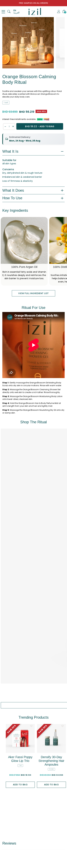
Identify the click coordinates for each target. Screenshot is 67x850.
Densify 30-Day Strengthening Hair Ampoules (51, 760)
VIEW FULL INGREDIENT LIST (33, 293)
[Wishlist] (31, 726)
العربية (16, 13)
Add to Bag (20, 784)
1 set (6, 102)
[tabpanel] (28, 42)
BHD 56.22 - (39, 126)
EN (14, 10)
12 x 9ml (51, 769)
